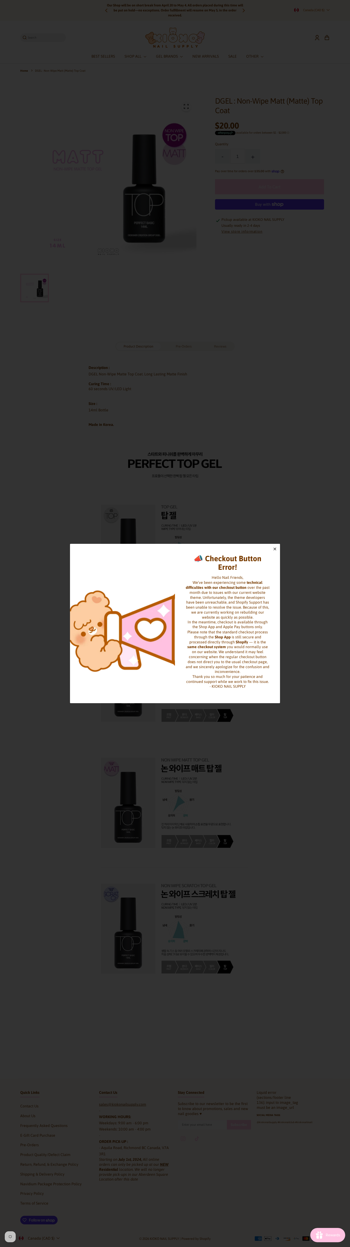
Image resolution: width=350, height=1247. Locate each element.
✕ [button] (275, 549)
